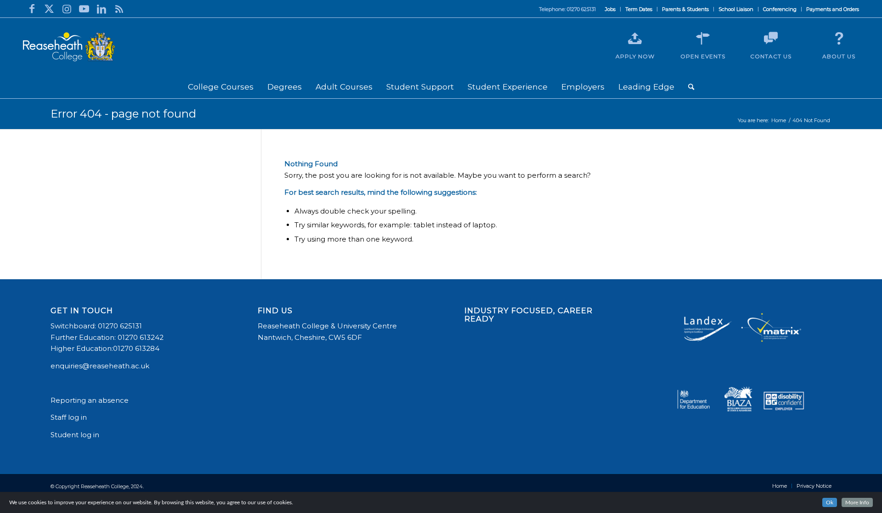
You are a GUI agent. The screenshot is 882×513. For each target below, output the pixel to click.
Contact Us (771, 56)
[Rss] (119, 8)
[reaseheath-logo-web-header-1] (69, 47)
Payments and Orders (832, 9)
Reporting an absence (90, 400)
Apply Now (635, 56)
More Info (857, 502)
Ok (829, 502)
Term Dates (638, 9)
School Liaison (735, 9)
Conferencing (780, 9)
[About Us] (838, 38)
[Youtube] (84, 8)
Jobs (610, 9)
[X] (49, 8)
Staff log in (69, 417)
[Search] (691, 86)
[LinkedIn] (101, 8)
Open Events (702, 56)
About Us (838, 56)
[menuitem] (610, 9)
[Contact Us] (770, 38)
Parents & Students (685, 9)
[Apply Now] (634, 38)
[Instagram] (66, 8)
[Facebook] (31, 8)
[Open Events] (702, 38)
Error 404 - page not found (123, 113)
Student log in (76, 434)
